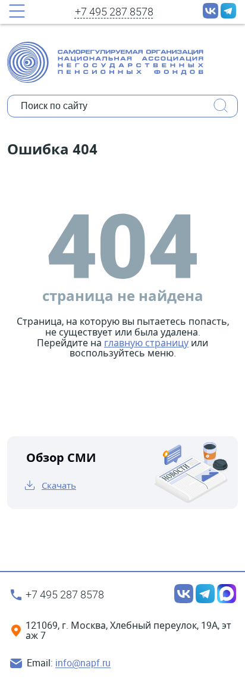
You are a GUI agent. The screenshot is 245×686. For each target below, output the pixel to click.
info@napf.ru (83, 663)
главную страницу (146, 342)
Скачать (59, 485)
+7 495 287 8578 (114, 12)
